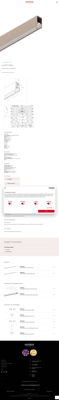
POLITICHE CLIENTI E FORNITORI (29, 389)
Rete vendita (3, 360)
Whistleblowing (4, 366)
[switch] (23, 203)
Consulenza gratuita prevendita (6, 363)
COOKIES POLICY (49, 391)
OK (46, 211)
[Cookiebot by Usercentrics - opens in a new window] (49, 188)
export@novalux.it (34, 371)
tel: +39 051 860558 (34, 364)
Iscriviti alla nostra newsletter (30, 385)
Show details (49, 207)
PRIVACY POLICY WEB (10, 391)
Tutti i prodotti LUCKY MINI (7, 62)
